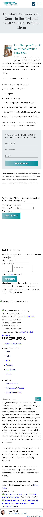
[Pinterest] (21, 339)
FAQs (8, 360)
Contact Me (9, 279)
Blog (8, 351)
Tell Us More (7, 271)
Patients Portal (12, 383)
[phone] (33, 4)
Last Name (7, 208)
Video (8, 356)
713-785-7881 (29, 317)
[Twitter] (7, 339)
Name (5, 257)
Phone (5, 260)
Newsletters (11, 370)
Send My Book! (21, 163)
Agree (12, 274)
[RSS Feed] (24, 339)
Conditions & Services (12, 344)
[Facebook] (4, 339)
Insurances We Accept (15, 388)
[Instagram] (17, 339)
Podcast (9, 365)
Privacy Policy (14, 274)
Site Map (5, 506)
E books (9, 374)
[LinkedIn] (10, 339)
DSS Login (14, 506)
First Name (7, 205)
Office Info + (25, 332)
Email (5, 211)
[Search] (38, 399)
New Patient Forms (13, 392)
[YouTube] (14, 339)
